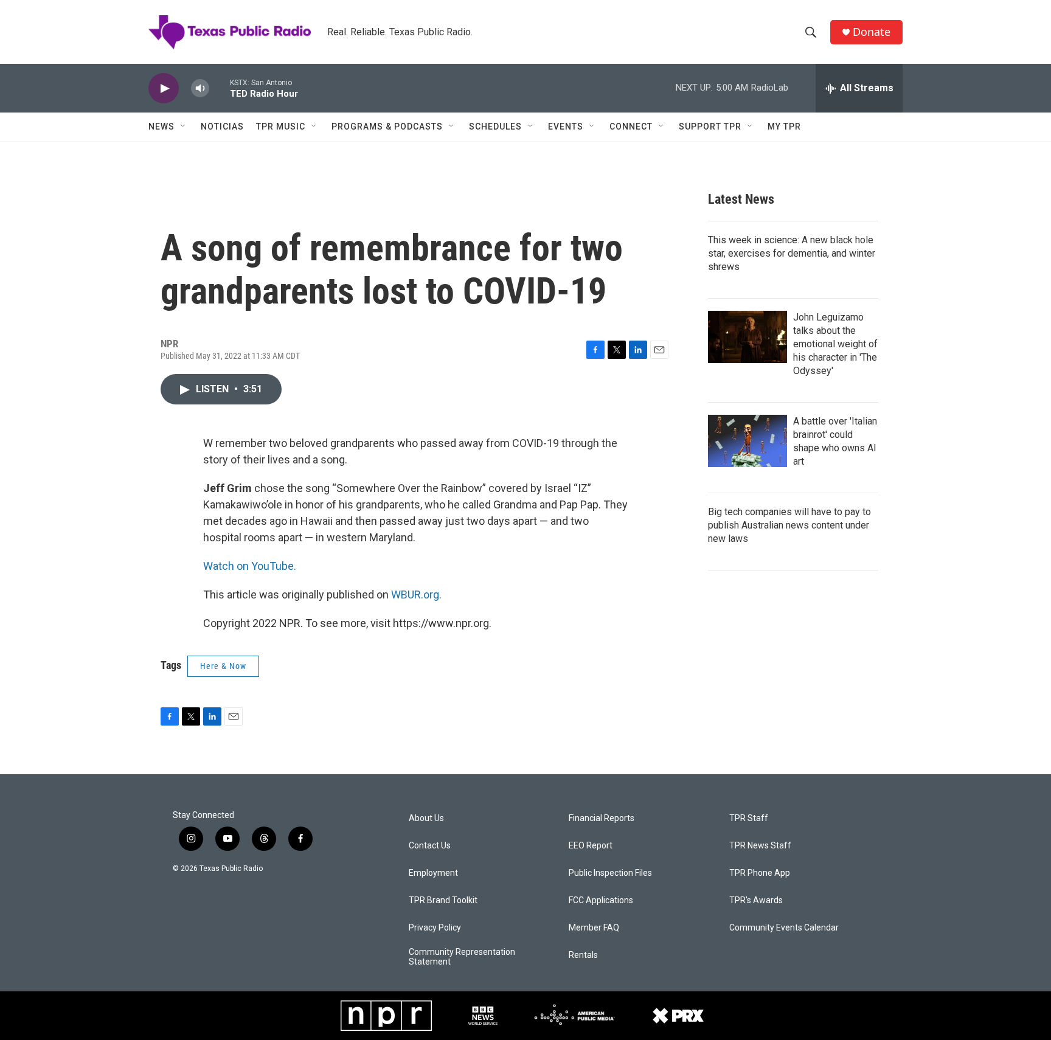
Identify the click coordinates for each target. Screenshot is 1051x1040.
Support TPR (710, 126)
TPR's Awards (756, 900)
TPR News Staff (760, 845)
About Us (426, 818)
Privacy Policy (435, 927)
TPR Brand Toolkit (443, 900)
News (161, 126)
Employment (433, 873)
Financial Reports (601, 818)
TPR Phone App (759, 873)
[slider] (219, 87)
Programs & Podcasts (387, 126)
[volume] (200, 88)
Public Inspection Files (610, 873)
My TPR (784, 126)
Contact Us (430, 845)
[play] (163, 88)
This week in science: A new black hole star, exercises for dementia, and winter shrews (791, 253)
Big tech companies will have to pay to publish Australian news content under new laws (789, 525)
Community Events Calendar (784, 927)
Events (565, 126)
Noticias (222, 126)
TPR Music (280, 126)
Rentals (583, 955)
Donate (871, 32)
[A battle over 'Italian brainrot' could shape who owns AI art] (747, 441)
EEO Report (590, 845)
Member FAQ (594, 927)
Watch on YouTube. (249, 566)
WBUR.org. (416, 594)
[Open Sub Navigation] (184, 126)
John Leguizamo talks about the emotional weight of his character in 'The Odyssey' (835, 343)
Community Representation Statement (462, 957)
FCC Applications (601, 900)
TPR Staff (748, 818)
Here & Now (223, 666)
